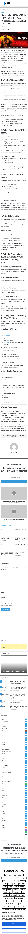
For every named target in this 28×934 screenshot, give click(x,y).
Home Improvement (7, 751)
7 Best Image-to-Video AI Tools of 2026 (13, 671)
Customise (14, 927)
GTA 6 (3, 767)
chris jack (5, 27)
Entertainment (5, 749)
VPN (3, 811)
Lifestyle (4, 813)
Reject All (14, 930)
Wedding (4, 820)
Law (3, 822)
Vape (3, 790)
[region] (14, 922)
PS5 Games (4, 728)
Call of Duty (4, 742)
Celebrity (4, 804)
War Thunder (5, 816)
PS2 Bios (4, 726)
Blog (7, 9)
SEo (3, 774)
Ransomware (7, 335)
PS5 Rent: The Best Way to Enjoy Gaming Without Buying (18, 682)
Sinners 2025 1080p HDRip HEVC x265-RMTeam (14, 436)
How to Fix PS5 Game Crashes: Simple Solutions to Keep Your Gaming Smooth (17, 695)
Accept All (14, 923)
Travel (3, 792)
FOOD (3, 753)
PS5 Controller (5, 765)
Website (3, 597)
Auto (3, 756)
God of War (4, 795)
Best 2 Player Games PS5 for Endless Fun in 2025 (17, 701)
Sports (3, 744)
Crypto (3, 758)
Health (3, 733)
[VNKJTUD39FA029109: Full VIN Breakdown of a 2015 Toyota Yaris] (21, 532)
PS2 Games (4, 809)
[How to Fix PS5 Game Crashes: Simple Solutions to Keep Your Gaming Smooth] (5, 695)
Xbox (3, 776)
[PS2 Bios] (7, 3)
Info (3, 799)
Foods (3, 834)
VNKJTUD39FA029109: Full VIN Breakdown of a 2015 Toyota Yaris (20, 538)
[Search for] (26, 3)
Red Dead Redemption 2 (7, 781)
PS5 (3, 735)
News (3, 723)
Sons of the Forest (6, 772)
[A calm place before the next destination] (7, 532)
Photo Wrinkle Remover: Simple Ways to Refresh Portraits (7, 554)
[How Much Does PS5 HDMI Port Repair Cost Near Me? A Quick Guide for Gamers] (5, 689)
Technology (5, 721)
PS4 (3, 806)
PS (2, 763)
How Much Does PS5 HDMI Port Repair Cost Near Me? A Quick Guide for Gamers (18, 689)
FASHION (4, 740)
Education (4, 769)
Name (2, 586)
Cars (3, 802)
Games (3, 829)
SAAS (3, 818)
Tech (3, 783)
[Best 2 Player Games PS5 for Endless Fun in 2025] (5, 702)
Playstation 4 (5, 760)
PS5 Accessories (6, 786)
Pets (3, 797)
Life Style (4, 788)
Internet (4, 746)
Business (4, 730)
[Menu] (2, 3)
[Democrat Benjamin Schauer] (21, 547)
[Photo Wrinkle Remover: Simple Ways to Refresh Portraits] (7, 547)
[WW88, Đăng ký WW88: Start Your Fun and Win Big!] (5, 708)
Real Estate (4, 779)
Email (2, 592)
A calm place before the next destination (6, 537)
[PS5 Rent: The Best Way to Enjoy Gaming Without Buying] (5, 683)
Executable (6, 342)
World (3, 827)
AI (2, 737)
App (3, 825)
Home (3, 9)
